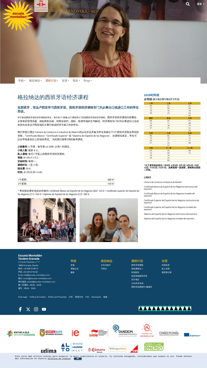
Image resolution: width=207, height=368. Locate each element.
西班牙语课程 (137, 264)
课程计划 (50, 80)
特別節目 (135, 272)
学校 (21, 80)
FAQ (87, 296)
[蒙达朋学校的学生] (47, 220)
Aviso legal (22, 296)
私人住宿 (166, 268)
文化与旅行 (106, 264)
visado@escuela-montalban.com (41, 281)
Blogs (87, 80)
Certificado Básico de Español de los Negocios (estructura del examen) (170, 187)
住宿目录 (166, 264)
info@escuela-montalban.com (37, 274)
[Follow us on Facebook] (21, 309)
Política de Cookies (38, 296)
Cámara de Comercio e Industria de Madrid (162, 182)
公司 (71, 296)
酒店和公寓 (167, 272)
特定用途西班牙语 (139, 275)
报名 (75, 80)
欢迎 (73, 264)
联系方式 (79, 296)
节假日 (104, 268)
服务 (73, 272)
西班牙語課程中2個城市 (141, 286)
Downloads (96, 296)
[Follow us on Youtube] (44, 309)
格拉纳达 (34, 80)
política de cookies (59, 359)
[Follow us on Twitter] (29, 309)
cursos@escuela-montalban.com (37, 278)
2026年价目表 (137, 283)
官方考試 (135, 279)
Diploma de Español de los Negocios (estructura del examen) (170, 213)
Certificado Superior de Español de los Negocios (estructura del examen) (171, 201)
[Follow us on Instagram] (36, 309)
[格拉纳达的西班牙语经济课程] (109, 220)
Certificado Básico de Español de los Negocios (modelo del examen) (169, 194)
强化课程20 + (137, 268)
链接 (105, 296)
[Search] (188, 3)
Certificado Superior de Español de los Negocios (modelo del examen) (170, 208)
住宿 (64, 80)
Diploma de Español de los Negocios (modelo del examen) (169, 218)
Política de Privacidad (57, 296)
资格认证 (74, 268)
